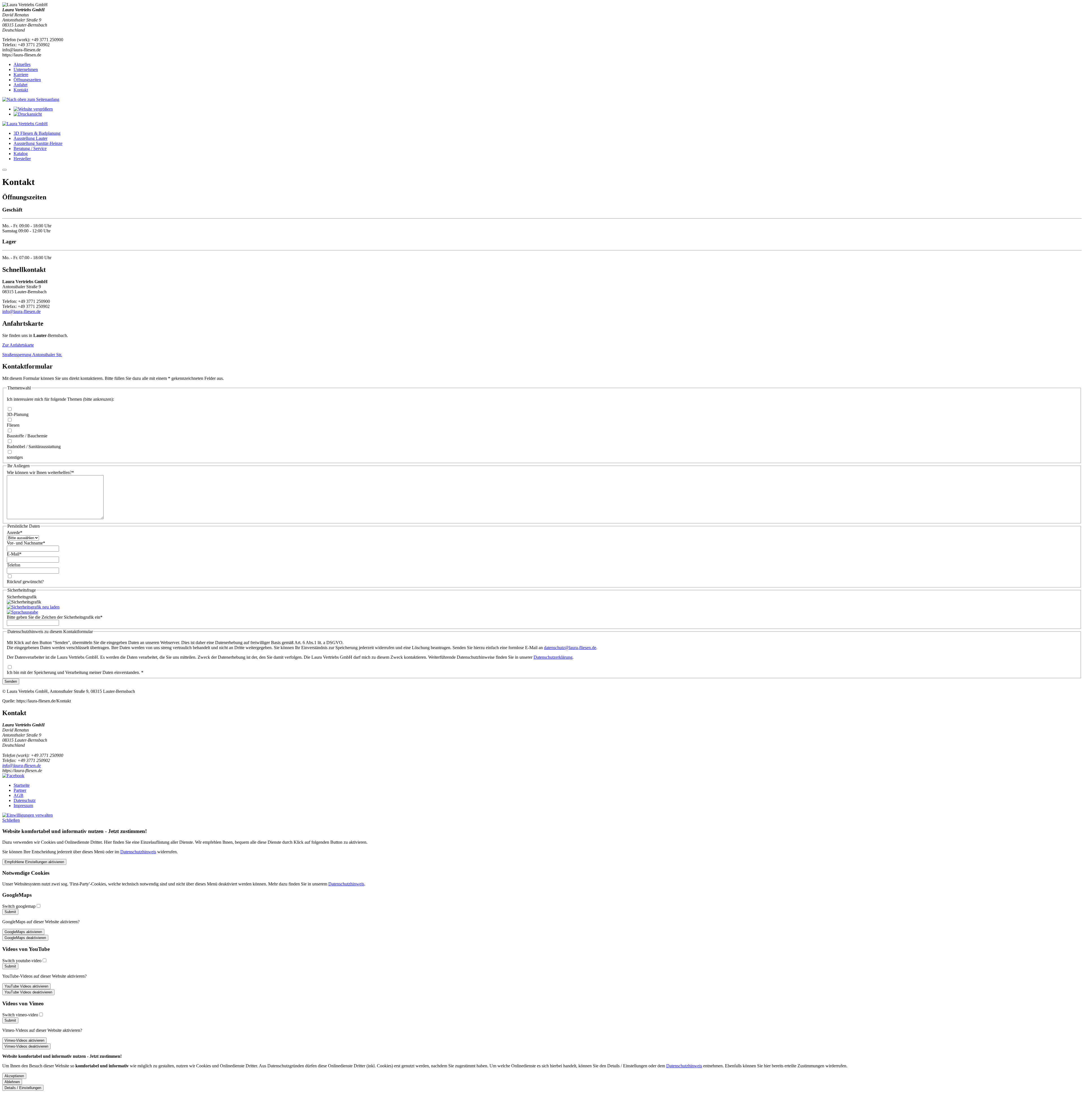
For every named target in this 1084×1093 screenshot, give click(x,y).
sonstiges (15, 457)
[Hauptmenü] (4, 170)
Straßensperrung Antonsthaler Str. (32, 354)
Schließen (11, 820)
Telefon (13, 565)
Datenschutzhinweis (138, 851)
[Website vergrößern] (33, 109)
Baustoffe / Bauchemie (27, 435)
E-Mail (14, 554)
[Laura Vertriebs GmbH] (25, 123)
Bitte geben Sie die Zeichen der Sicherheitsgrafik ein (54, 617)
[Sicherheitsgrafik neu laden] (33, 607)
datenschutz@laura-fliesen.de (570, 647)
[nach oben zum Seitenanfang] (30, 99)
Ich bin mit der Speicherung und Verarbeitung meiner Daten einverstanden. (75, 672)
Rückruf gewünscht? (25, 581)
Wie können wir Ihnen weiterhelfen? (40, 472)
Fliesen (13, 425)
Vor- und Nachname (26, 543)
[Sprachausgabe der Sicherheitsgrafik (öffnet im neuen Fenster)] (22, 612)
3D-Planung (18, 414)
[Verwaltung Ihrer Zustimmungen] (27, 815)
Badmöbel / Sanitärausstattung (34, 446)
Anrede (14, 532)
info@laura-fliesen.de (21, 311)
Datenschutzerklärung (553, 657)
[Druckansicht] (28, 114)
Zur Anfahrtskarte (18, 345)
